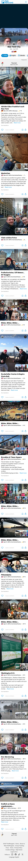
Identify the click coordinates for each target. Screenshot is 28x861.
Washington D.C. (8, 673)
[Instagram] (12, 854)
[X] (22, 854)
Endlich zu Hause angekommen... (8, 805)
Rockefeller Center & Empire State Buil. (12, 375)
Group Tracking (19, 846)
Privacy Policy (18, 848)
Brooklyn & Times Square (11, 457)
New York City (14, 46)
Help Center (19, 850)
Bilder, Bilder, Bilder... (10, 506)
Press (7, 848)
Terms (11, 848)
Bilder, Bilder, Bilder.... (10, 323)
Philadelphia (6, 575)
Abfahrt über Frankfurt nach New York (12, 107)
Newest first (24, 59)
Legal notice (14, 852)
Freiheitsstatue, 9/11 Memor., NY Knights (12, 273)
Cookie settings (10, 850)
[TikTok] (19, 854)
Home (17, 843)
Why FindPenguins (9, 846)
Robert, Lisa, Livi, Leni (9, 70)
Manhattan (5, 173)
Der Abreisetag (7, 757)
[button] (26, 2)
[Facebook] (16, 854)
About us (22, 843)
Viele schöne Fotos (9, 238)
